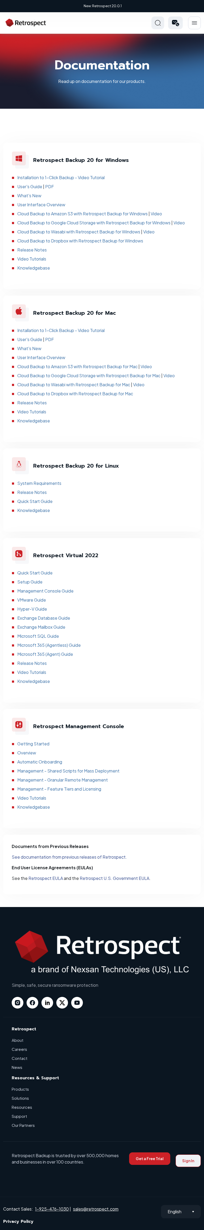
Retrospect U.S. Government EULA (114, 878)
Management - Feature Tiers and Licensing (59, 789)
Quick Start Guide (35, 501)
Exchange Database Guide (43, 618)
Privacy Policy (18, 1221)
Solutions (20, 1098)
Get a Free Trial (150, 1158)
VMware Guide (31, 600)
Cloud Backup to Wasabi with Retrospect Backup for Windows (78, 231)
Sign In (188, 1160)
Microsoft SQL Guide (38, 636)
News (17, 1067)
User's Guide (29, 186)
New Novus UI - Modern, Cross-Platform (102, 6)
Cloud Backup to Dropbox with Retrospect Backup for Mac (75, 393)
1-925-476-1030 (52, 1209)
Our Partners (23, 1125)
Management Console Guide (45, 591)
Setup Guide (29, 582)
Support (19, 1116)
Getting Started (33, 743)
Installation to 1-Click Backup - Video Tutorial (61, 177)
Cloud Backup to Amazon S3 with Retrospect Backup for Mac (77, 366)
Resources (22, 1107)
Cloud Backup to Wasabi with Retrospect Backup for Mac (73, 384)
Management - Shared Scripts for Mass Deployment (68, 771)
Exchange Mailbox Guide (41, 627)
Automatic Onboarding (39, 762)
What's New (29, 195)
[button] (175, 23)
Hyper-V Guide (32, 609)
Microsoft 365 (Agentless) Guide (49, 645)
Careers (19, 1049)
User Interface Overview (41, 204)
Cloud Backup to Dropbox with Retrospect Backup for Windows (80, 241)
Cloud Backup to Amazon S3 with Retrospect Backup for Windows (82, 213)
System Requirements (39, 483)
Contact (19, 1058)
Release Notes (32, 250)
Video (156, 213)
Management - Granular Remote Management (62, 780)
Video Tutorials (31, 259)
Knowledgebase (33, 268)
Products (20, 1089)
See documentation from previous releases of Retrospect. (69, 857)
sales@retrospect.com (95, 1209)
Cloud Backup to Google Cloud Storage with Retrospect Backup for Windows (94, 222)
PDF (49, 186)
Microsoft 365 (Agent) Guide (45, 654)
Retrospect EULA (45, 878)
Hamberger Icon (194, 22)
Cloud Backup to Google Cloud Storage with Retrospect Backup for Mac (88, 375)
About (17, 1040)
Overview (26, 752)
